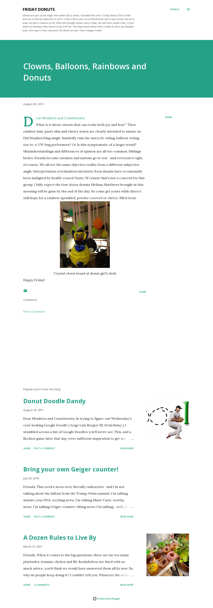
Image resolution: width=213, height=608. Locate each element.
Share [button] (168, 117)
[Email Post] (25, 291)
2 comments (42, 584)
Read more (127, 448)
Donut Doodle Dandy (54, 401)
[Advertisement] (79, 346)
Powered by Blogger (108, 598)
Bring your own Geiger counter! (70, 469)
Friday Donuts (39, 9)
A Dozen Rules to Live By (59, 537)
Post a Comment (34, 311)
